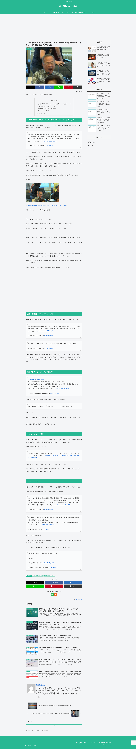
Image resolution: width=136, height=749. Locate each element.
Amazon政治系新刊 (103, 742)
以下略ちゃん (40, 685)
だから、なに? (41, 113)
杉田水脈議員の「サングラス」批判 (47, 106)
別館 (110, 742)
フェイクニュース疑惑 (43, 110)
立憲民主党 (29, 575)
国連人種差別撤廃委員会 (38, 575)
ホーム (77, 742)
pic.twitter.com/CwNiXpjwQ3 (62, 505)
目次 (52, 100)
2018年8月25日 (54, 393)
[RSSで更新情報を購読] (55, 594)
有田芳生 (47, 575)
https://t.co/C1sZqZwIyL (47, 563)
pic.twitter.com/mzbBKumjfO (45, 331)
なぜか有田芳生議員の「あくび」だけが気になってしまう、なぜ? (54, 104)
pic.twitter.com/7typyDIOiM (47, 524)
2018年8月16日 (48, 145)
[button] (77, 87)
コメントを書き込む (54, 725)
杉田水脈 (52, 575)
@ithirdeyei (31, 379)
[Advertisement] (68, 26)
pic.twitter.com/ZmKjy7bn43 (61, 388)
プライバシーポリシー (94, 146)
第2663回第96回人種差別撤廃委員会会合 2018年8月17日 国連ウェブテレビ (47, 205)
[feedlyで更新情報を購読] (52, 594)
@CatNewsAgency (40, 379)
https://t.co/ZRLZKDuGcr (50, 141)
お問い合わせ (91, 142)
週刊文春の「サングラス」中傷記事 (47, 108)
